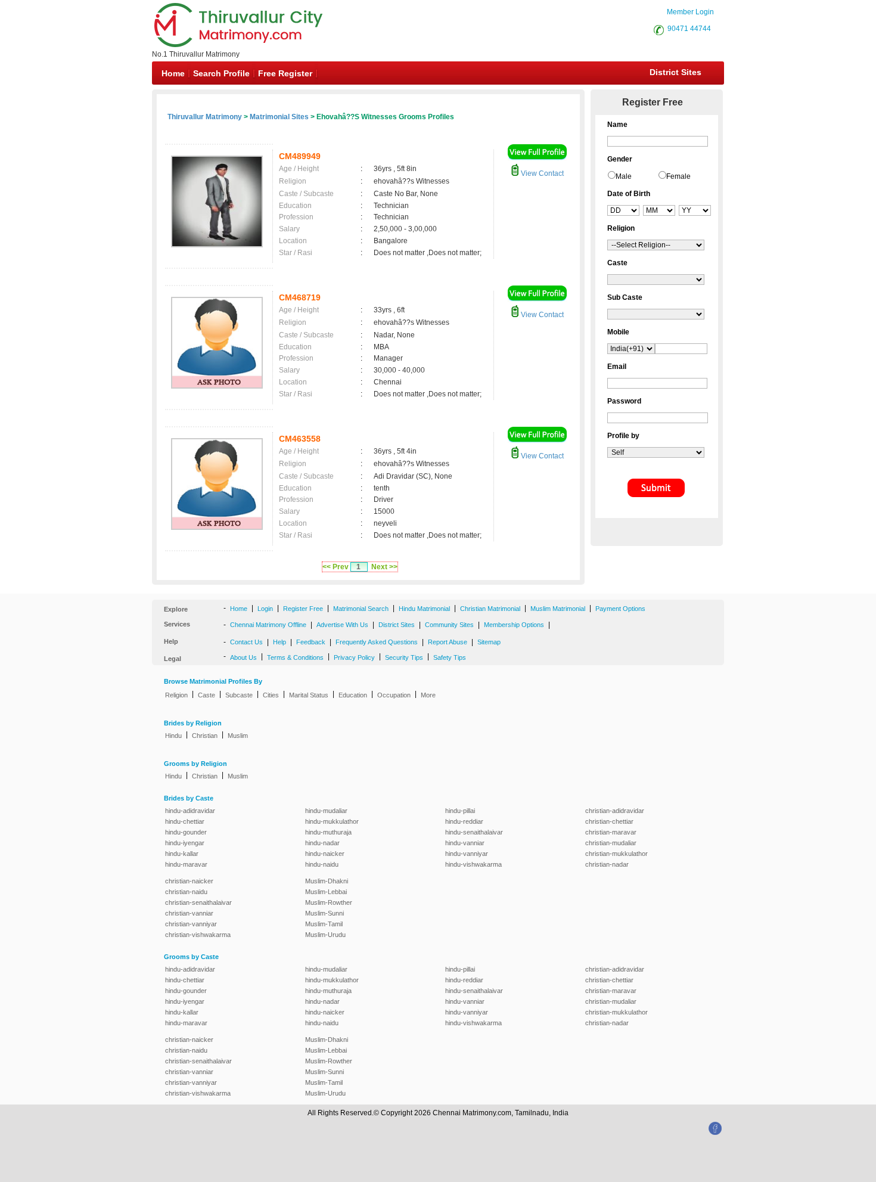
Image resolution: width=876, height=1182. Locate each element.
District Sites (675, 72)
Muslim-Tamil (324, 923)
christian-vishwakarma (198, 934)
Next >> (384, 567)
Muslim (238, 735)
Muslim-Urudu (325, 934)
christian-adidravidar (614, 810)
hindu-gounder (186, 832)
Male (624, 176)
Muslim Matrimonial (557, 608)
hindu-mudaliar (326, 810)
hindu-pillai (460, 810)
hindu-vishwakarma (473, 864)
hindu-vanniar (464, 842)
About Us (243, 657)
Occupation (394, 695)
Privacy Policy (354, 657)
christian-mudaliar (610, 842)
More (428, 695)
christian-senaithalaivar (198, 902)
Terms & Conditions (295, 657)
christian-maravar (610, 832)
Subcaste (239, 695)
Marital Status (308, 695)
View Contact (541, 173)
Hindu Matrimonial (424, 608)
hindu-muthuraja (328, 832)
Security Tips (404, 657)
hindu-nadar (322, 842)
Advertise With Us (342, 624)
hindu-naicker (324, 853)
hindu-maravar (186, 864)
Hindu (173, 735)
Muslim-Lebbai (326, 891)
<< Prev (335, 567)
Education (352, 695)
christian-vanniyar (191, 923)
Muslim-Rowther (328, 902)
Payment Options (620, 608)
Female (678, 176)
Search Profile (221, 73)
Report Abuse (447, 642)
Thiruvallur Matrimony (204, 117)
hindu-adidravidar (190, 810)
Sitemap (489, 642)
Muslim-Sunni (324, 913)
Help (279, 642)
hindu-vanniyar (466, 853)
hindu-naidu (321, 864)
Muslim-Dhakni (326, 881)
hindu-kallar (181, 853)
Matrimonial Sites (279, 117)
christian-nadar (607, 864)
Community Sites (449, 624)
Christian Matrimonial (490, 608)
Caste (206, 695)
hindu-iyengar (184, 842)
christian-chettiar (609, 821)
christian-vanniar (189, 913)
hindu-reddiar (464, 821)
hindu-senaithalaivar (474, 832)
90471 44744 (689, 28)
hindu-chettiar (184, 821)
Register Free (303, 608)
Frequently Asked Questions (377, 642)
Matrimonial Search (361, 608)
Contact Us (246, 642)
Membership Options (514, 624)
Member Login (690, 12)
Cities (271, 695)
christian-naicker (189, 881)
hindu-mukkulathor (332, 821)
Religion (176, 695)
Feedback (310, 642)
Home (173, 73)
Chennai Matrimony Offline (268, 624)
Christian (205, 735)
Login (265, 608)
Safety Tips (449, 657)
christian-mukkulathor (616, 853)
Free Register (285, 73)
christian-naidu (186, 891)
